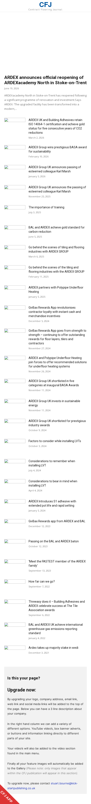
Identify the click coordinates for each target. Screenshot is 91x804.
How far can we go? (42, 581)
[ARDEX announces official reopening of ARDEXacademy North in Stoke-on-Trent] (45, 45)
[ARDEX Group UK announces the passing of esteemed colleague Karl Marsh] (14, 192)
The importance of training (46, 207)
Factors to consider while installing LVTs (55, 441)
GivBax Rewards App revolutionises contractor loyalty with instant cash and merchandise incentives (55, 312)
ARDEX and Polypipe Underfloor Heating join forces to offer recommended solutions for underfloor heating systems (58, 362)
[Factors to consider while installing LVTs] (14, 446)
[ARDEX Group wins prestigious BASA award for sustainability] (14, 152)
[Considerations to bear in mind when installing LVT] (14, 486)
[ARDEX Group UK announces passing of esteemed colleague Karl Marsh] (14, 172)
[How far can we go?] (14, 586)
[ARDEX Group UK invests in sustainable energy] (14, 406)
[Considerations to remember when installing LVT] (14, 466)
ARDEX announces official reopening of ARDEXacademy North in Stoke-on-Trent (45, 80)
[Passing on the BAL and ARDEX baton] (14, 546)
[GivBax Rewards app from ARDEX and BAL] (14, 526)
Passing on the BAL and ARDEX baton (54, 541)
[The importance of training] (14, 212)
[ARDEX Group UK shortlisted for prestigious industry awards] (14, 426)
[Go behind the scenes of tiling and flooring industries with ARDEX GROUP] (14, 252)
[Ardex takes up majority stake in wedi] (14, 653)
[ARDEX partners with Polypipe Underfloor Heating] (14, 292)
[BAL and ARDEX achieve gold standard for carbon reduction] (14, 232)
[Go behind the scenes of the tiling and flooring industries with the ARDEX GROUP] (14, 272)
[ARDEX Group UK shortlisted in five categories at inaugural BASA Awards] (14, 386)
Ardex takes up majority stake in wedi (53, 647)
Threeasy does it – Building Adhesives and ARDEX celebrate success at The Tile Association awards (57, 606)
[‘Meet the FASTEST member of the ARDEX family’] (14, 566)
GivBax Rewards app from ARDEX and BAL (57, 521)
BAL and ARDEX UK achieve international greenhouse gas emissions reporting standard (56, 629)
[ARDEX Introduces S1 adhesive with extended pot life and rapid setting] (14, 506)
